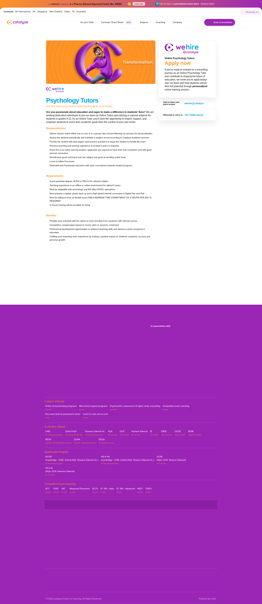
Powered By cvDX (207, 598)
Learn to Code (96, 555)
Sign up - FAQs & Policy (144, 545)
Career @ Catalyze (55, 556)
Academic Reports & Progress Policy (151, 527)
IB (73, 11)
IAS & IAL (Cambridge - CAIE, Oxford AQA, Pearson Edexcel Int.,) (127, 459)
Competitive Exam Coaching (103, 550)
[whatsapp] (229, 12)
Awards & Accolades (56, 542)
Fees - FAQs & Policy (143, 540)
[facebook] (184, 12)
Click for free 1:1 (179, 4)
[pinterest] (210, 12)
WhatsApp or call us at (173, 115)
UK (33, 11)
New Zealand (55, 11)
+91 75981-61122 (193, 115)
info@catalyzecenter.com (191, 540)
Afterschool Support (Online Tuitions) (107, 532)
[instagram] (203, 12)
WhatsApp (182, 531)
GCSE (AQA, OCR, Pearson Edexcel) (171, 459)
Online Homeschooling (100, 527)
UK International (22, 11)
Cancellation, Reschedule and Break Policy (150, 534)
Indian (67, 11)
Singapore (42, 11)
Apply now (178, 63)
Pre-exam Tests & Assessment (104, 545)
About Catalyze (53, 527)
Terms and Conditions (143, 563)
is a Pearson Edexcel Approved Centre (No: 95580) (85, 4)
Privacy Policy (140, 558)
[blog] (223, 12)
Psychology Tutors (72, 100)
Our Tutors (51, 532)
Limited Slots (138, 4)
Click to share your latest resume (171, 103)
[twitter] (190, 12)
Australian (81, 11)
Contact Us (51, 561)
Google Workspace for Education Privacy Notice (149, 552)
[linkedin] (216, 12)
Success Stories (54, 547)
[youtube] (197, 12)
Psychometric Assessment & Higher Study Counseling (107, 539)
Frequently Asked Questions (60, 551)
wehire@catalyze (194, 103)
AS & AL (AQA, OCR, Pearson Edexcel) (60, 471)
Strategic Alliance (54, 537)
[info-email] (236, 12)
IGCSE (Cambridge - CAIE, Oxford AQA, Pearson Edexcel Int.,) (72, 459)
